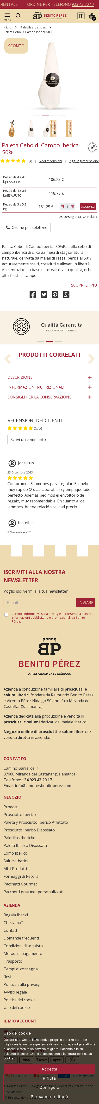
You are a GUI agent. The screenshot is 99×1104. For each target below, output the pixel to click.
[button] (81, 15)
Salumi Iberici (16, 861)
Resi (7, 976)
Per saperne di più (49, 1096)
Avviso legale (15, 992)
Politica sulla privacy (22, 984)
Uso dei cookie (17, 1007)
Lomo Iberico (15, 853)
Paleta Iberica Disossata (25, 845)
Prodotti (11, 806)
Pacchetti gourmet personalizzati (33, 891)
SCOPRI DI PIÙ (84, 285)
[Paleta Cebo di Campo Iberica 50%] (50, 15)
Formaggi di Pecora (21, 876)
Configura (49, 1087)
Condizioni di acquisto (23, 945)
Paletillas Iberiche (33, 27)
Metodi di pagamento (23, 953)
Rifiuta (49, 1078)
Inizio (7, 27)
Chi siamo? (13, 922)
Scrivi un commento (28, 439)
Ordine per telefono (29, 227)
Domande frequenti (21, 938)
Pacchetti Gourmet (20, 884)
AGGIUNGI (88, 206)
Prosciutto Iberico (20, 814)
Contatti (11, 930)
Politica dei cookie (20, 999)
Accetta (49, 1069)
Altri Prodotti (15, 868)
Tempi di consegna (21, 969)
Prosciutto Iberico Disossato (29, 830)
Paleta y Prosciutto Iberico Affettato (36, 822)
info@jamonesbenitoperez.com (43, 785)
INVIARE (85, 602)
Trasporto (13, 961)
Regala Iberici (16, 915)
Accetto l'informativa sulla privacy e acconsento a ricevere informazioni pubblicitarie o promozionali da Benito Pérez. (52, 617)
